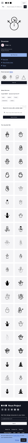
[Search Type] (3, 6)
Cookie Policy (16, 435)
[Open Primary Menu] (2, 3)
